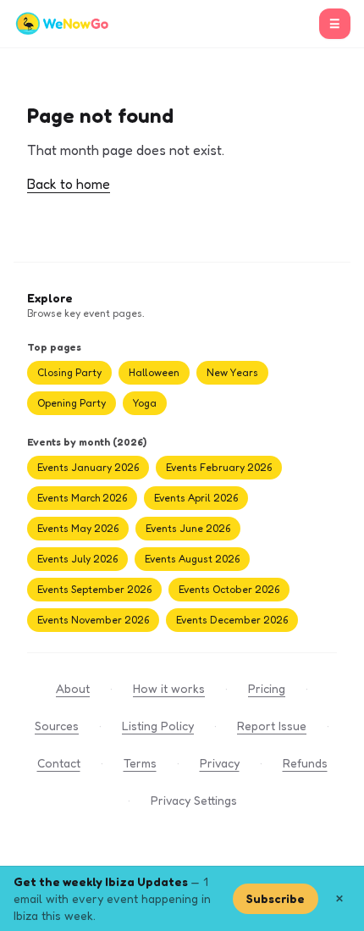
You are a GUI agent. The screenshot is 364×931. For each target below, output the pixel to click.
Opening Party (71, 402)
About (73, 688)
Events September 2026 (94, 589)
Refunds (305, 763)
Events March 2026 (82, 497)
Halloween (154, 372)
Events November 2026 (93, 619)
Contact (58, 763)
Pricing (266, 688)
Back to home (68, 183)
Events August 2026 (192, 558)
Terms (140, 763)
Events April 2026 (196, 497)
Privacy (220, 763)
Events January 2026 (88, 467)
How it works (169, 688)
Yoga (145, 402)
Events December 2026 (232, 619)
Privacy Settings (194, 800)
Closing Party (69, 372)
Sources (57, 725)
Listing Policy (158, 725)
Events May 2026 (78, 528)
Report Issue (271, 725)
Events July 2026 (77, 558)
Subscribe (275, 898)
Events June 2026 (188, 528)
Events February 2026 (219, 467)
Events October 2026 (229, 589)
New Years (232, 372)
